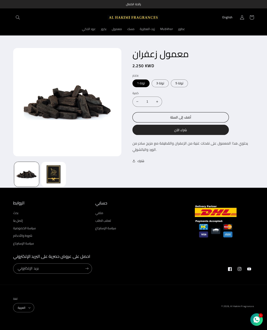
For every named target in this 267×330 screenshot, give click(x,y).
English (227, 17)
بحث (15, 213)
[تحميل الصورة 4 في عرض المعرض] (53, 174)
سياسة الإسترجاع (23, 243)
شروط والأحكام (23, 235)
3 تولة (160, 83)
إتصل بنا (18, 220)
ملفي (99, 213)
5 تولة (179, 83)
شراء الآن (180, 130)
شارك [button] (140, 161)
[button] (18, 17)
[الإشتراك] (87, 268)
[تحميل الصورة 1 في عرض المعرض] (26, 174)
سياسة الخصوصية (24, 228)
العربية (21, 307)
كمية (135, 93)
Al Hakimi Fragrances (242, 306)
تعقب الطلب (103, 220)
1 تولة (141, 83)
